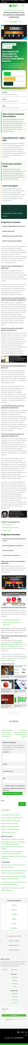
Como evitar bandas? (8, 550)
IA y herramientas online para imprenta (11, 817)
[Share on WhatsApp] (8, 713)
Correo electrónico (8, 771)
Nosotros (14, 993)
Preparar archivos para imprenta (9, 829)
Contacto (14, 1002)
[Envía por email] (16, 713)
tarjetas (20, 213)
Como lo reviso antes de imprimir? (12, 241)
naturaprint (14, 22)
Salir (15, 986)
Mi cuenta (14, 983)
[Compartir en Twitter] (14, 713)
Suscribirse (14, 1015)
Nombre (5, 764)
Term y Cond (15, 996)
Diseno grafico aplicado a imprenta (14, 10)
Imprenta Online (24, 363)
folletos (15, 213)
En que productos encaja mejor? (11, 555)
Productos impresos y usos (8, 832)
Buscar (3, 800)
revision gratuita (7, 213)
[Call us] (11, 1032)
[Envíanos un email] (8, 1032)
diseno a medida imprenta (8, 660)
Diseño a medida (7, 524)
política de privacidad (18, 1019)
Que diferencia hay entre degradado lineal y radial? (14, 539)
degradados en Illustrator (15, 644)
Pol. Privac (14, 999)
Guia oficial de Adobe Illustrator (11, 620)
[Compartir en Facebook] (11, 713)
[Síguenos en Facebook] (1, 1032)
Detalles (15, 980)
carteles (5, 216)
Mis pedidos (15, 977)
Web (4, 778)
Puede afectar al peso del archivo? (12, 236)
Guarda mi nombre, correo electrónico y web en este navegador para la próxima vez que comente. (14, 788)
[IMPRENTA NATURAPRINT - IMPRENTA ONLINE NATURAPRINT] (14, 5)
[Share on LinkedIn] (19, 713)
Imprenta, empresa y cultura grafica (10, 820)
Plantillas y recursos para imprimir (10, 826)
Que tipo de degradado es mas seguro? (13, 226)
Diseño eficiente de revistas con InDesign (12, 839)
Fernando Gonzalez (6, 870)
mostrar (9, 47)
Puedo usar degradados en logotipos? (12, 545)
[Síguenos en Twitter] (6, 1032)
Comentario (6, 752)
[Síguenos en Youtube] (1, 1035)
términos (7, 1020)
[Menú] (2, 5)
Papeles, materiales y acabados (9, 823)
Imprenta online (7, 530)
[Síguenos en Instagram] (3, 1032)
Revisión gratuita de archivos (11, 527)
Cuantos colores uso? (8, 231)
